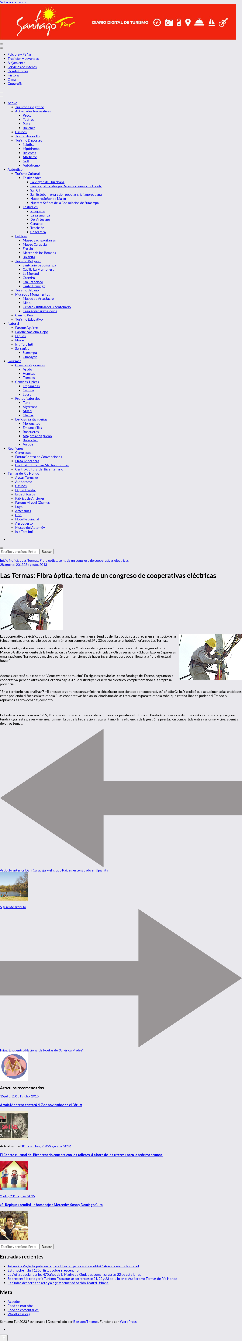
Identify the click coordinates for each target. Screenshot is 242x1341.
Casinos (21, 132)
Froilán (28, 248)
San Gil (35, 190)
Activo (12, 103)
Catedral (29, 278)
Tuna (26, 402)
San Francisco (33, 282)
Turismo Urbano (27, 290)
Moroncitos (31, 423)
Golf (26, 161)
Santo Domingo (34, 286)
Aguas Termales (27, 477)
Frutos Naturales (27, 398)
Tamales (29, 377)
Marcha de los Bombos (39, 253)
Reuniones (15, 448)
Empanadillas (32, 427)
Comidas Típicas (27, 382)
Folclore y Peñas (20, 54)
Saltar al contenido (13, 2)
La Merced (31, 273)
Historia (13, 75)
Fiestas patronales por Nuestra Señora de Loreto (66, 186)
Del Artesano (40, 219)
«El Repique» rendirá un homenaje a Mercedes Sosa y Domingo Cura (51, 1205)
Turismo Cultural (27, 173)
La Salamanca (40, 215)
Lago (18, 507)
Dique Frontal (25, 490)
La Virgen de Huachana (47, 182)
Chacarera (38, 232)
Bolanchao (30, 440)
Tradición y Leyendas (23, 58)
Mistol (27, 411)
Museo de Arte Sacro (38, 298)
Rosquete (37, 211)
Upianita (29, 257)
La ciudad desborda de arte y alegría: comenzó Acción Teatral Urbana (58, 1283)
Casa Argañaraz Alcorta (40, 311)
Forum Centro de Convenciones (38, 457)
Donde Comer (18, 71)
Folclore (21, 236)
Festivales (30, 207)
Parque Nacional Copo (31, 332)
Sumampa (30, 352)
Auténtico (15, 169)
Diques (20, 336)
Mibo (26, 303)
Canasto (36, 223)
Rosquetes (31, 432)
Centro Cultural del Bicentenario (47, 307)
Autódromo (31, 165)
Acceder (14, 1301)
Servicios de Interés (22, 67)
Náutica (28, 144)
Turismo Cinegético (29, 107)
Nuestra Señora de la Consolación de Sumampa (64, 203)
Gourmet (14, 361)
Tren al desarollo (27, 136)
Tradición (37, 228)
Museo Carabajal (35, 244)
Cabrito (28, 390)
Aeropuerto (24, 523)
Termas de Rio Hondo (23, 473)
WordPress (128, 1321)
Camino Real (24, 315)
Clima (12, 79)
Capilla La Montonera (38, 269)
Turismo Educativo (29, 319)
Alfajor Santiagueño (37, 436)
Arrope (28, 444)
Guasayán (30, 357)
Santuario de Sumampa (39, 265)
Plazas (19, 340)
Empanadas (31, 386)
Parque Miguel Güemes (32, 502)
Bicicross (29, 153)
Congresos (23, 452)
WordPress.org (19, 1314)
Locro (27, 394)
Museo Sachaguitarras (39, 240)
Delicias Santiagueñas (31, 419)
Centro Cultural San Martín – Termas (42, 465)
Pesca (27, 115)
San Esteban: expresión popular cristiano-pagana (66, 194)
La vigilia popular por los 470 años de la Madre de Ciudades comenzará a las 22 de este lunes (74, 1274)
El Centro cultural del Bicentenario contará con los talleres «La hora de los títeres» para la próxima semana (81, 1155)
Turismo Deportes (28, 140)
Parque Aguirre (26, 328)
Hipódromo (31, 148)
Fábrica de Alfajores (30, 498)
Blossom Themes (85, 1321)
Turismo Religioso (28, 261)
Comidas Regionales (30, 365)
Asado (27, 369)
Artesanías (23, 511)
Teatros (28, 119)
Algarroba (30, 407)
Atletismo (30, 157)
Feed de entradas (20, 1306)
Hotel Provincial (27, 519)
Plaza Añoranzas (27, 461)
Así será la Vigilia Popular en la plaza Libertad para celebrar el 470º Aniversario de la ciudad (73, 1266)
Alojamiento (16, 63)
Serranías (22, 348)
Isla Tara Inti (24, 344)
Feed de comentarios (23, 1310)
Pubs (26, 123)
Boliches (29, 128)
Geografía (15, 83)
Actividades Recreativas (33, 111)
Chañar (28, 415)
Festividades (32, 178)
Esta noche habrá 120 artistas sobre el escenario (43, 1270)
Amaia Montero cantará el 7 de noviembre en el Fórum (41, 1105)
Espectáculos (25, 494)
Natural (13, 323)
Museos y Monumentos (32, 294)
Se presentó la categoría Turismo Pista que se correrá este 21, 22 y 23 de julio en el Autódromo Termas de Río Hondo (92, 1278)
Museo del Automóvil (30, 527)
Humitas (29, 373)
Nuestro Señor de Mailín (48, 198)
